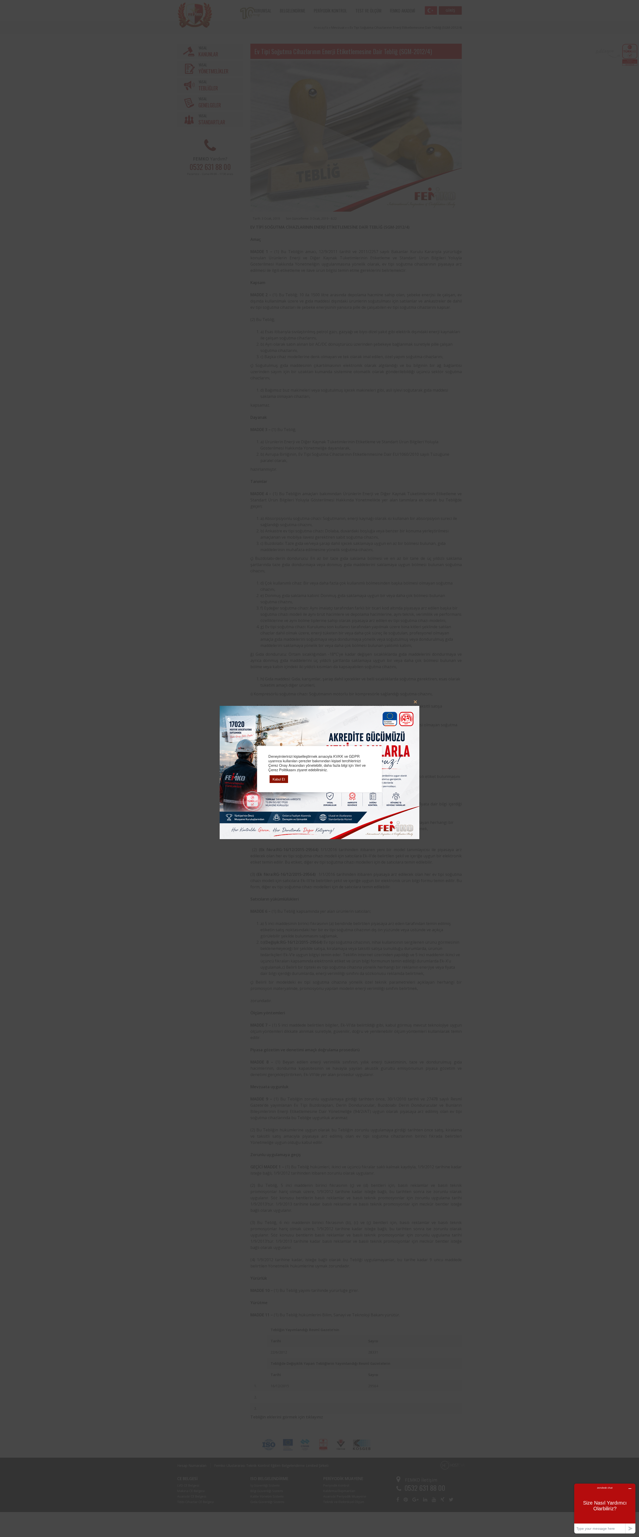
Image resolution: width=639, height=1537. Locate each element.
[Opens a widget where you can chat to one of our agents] (604, 1508)
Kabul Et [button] (279, 779)
